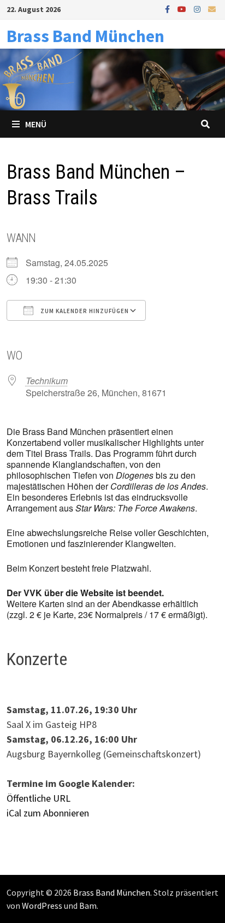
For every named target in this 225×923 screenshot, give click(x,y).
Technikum (47, 380)
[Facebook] (168, 8)
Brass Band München (85, 36)
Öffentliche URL (38, 798)
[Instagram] (198, 8)
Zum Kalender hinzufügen (84, 311)
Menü (35, 124)
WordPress (42, 905)
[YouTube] (183, 8)
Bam (88, 905)
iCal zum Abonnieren (48, 813)
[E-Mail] (211, 8)
